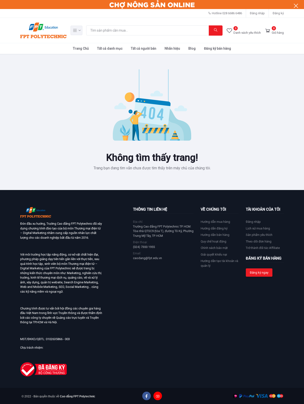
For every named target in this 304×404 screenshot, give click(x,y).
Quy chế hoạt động (213, 241)
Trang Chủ (81, 48)
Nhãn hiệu (172, 48)
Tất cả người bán (143, 48)
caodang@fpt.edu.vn (147, 258)
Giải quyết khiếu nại (214, 254)
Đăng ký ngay (259, 272)
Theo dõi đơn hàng (258, 241)
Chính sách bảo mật (214, 248)
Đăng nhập (257, 13)
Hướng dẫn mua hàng (215, 221)
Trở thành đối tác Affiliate (263, 248)
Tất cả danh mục (110, 48)
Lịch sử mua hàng (258, 228)
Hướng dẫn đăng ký (214, 228)
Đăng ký (278, 13)
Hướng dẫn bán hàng (215, 235)
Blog (192, 48)
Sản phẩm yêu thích (259, 235)
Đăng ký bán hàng (217, 48)
